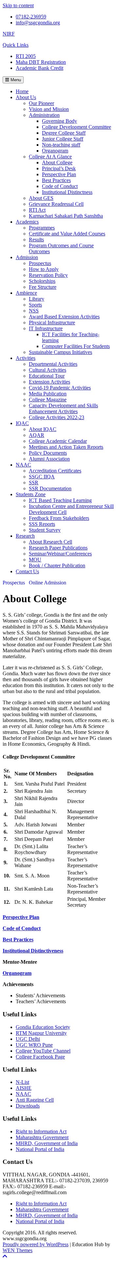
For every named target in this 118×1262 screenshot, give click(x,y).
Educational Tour (47, 376)
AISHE (23, 1088)
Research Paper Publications (58, 547)
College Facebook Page (40, 1057)
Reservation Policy (48, 275)
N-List (22, 1082)
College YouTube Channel (43, 1051)
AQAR (36, 435)
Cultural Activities (47, 370)
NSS (34, 310)
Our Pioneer (41, 103)
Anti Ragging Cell (35, 1100)
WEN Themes (17, 1250)
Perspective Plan (59, 174)
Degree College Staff (64, 133)
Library (36, 299)
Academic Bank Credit (39, 68)
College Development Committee (76, 127)
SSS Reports (42, 524)
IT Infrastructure (46, 328)
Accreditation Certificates (55, 470)
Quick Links (16, 45)
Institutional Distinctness (67, 192)
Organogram (55, 150)
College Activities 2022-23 (56, 417)
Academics (27, 222)
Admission (27, 257)
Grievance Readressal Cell (56, 204)
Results (36, 239)
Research (25, 536)
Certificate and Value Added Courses (67, 233)
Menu (15, 79)
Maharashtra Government (42, 1137)
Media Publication (48, 393)
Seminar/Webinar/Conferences (60, 553)
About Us (26, 97)
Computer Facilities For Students (76, 346)
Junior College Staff (62, 139)
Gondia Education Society (43, 1027)
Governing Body (59, 121)
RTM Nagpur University (41, 1033)
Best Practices (56, 180)
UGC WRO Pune (34, 1045)
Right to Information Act (41, 1131)
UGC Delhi (28, 1039)
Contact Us (27, 571)
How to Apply (44, 269)
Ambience (26, 293)
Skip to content (18, 5)
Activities (25, 358)
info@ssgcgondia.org (38, 22)
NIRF (9, 34)
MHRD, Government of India (47, 1143)
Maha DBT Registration (41, 62)
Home (22, 91)
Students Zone (31, 494)
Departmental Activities (53, 364)
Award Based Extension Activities (64, 316)
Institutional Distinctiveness (33, 950)
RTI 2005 (26, 56)
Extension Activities (49, 382)
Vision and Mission (49, 109)
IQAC (22, 423)
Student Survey (45, 530)
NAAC (23, 465)
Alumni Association (49, 459)
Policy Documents (48, 453)
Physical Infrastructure (52, 322)
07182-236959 (31, 16)
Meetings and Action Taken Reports (66, 447)
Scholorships (42, 281)
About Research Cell (50, 542)
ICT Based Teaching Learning (60, 500)
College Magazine (48, 399)
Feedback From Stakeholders (59, 518)
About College (57, 162)
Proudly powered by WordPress (36, 1244)
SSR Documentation (50, 488)
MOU (35, 559)
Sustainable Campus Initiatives (60, 352)
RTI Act (37, 210)
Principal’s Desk (59, 168)
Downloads (28, 1106)
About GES (41, 198)
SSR (33, 482)
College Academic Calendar (58, 441)
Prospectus (40, 263)
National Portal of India (40, 1149)
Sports (35, 305)
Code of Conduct (60, 186)
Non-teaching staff (61, 145)
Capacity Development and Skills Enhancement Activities (63, 408)
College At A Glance (50, 156)
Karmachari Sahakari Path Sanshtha (66, 216)
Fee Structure (42, 287)
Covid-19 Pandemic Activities (60, 387)
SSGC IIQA (42, 476)
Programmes (42, 227)
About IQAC (42, 429)
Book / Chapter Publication (57, 565)
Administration (44, 115)
